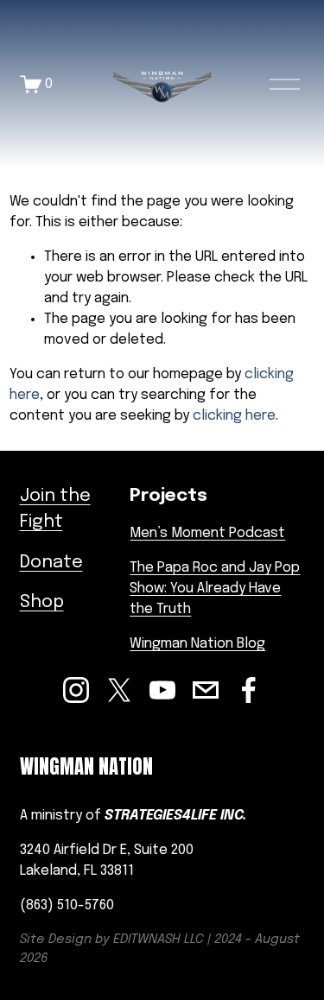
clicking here (234, 415)
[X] (119, 690)
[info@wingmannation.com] (205, 690)
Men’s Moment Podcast (207, 533)
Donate (51, 563)
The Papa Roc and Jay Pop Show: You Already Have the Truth (215, 588)
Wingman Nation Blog (197, 643)
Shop (42, 602)
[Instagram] (76, 690)
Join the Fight (55, 509)
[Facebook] (249, 690)
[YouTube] (162, 690)
